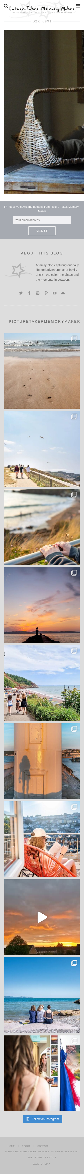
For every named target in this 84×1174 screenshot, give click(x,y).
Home (11, 1146)
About (26, 1146)
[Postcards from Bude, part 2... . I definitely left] (42, 371)
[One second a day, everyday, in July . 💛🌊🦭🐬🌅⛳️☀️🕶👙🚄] (42, 917)
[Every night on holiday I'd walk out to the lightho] (42, 761)
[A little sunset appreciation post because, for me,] (42, 605)
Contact (42, 1146)
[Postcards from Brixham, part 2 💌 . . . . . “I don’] (42, 683)
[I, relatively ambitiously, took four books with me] (42, 839)
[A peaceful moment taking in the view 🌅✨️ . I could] (42, 527)
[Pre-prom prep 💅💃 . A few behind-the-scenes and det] (42, 1073)
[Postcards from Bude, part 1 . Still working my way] (42, 449)
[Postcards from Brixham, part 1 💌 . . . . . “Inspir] (42, 995)
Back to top (40, 1164)
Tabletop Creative (42, 1157)
